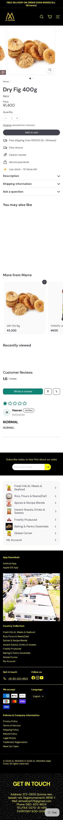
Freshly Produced (12, 648)
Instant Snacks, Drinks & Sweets (19, 644)
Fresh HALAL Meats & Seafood (19, 632)
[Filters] (48, 391)
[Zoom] (50, 70)
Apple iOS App (10, 567)
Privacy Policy (10, 721)
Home (6, 81)
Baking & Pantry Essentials (16, 652)
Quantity (8, 112)
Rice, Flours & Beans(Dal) (16, 636)
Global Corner (10, 657)
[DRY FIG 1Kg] (25, 308)
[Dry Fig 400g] (25, 237)
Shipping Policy (11, 729)
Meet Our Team (11, 746)
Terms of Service (11, 725)
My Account (9, 661)
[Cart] (50, 17)
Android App (9, 563)
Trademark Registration (15, 742)
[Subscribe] (48, 467)
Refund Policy (10, 733)
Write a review (23, 391)
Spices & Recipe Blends (15, 640)
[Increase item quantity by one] (17, 118)
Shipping (7, 125)
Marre (27, 275)
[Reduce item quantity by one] (6, 118)
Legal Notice (9, 738)
